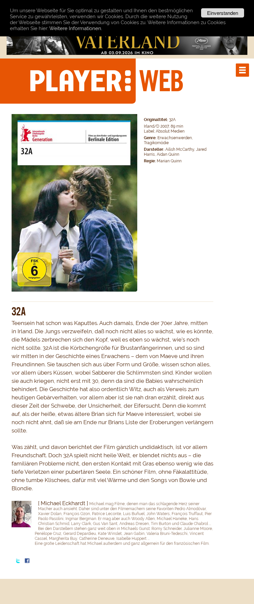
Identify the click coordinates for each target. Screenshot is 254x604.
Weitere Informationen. (75, 28)
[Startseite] (106, 80)
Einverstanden (222, 12)
